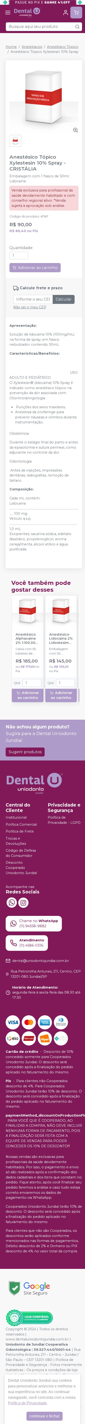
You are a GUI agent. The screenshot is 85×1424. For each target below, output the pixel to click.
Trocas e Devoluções (16, 841)
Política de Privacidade (27, 1403)
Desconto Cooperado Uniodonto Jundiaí (21, 868)
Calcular (64, 299)
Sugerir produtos (25, 752)
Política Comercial (21, 824)
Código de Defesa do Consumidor (21, 853)
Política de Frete (20, 831)
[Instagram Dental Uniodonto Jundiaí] (23, 902)
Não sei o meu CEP (29, 307)
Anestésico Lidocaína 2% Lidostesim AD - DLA (61, 639)
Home (11, 47)
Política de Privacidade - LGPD (64, 820)
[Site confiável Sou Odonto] (29, 1318)
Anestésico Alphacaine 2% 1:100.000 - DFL (27, 639)
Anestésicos (32, 47)
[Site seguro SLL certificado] (29, 1288)
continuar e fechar (45, 1416)
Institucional (16, 817)
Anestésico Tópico (62, 47)
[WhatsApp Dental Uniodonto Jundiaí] (11, 902)
